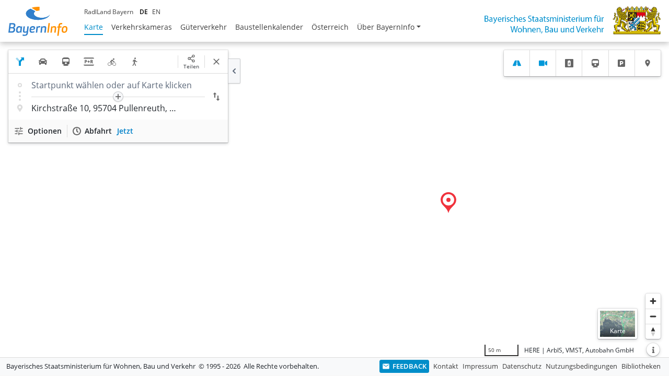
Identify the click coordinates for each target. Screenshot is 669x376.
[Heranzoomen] (653, 301)
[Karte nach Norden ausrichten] (653, 331)
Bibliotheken (641, 366)
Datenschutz (521, 366)
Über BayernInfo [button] (385, 27)
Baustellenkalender (269, 27)
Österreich (330, 27)
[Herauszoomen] (653, 316)
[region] (334, 199)
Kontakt (445, 366)
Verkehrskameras (141, 27)
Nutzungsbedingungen (581, 366)
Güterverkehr (203, 27)
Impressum (480, 366)
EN (156, 11)
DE (144, 11)
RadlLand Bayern (108, 11)
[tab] (516, 63)
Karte (93, 27)
